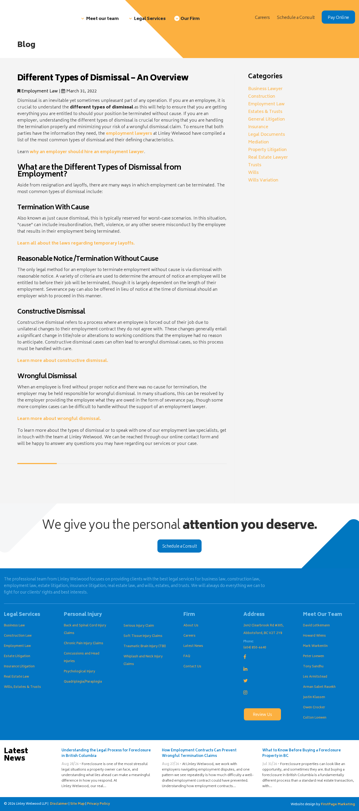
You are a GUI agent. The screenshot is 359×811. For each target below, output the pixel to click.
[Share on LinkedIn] (51, 484)
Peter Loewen (313, 656)
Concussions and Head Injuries (81, 657)
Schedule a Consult (179, 546)
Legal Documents (266, 134)
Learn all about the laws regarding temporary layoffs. (76, 243)
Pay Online (338, 18)
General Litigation (266, 119)
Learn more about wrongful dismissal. (59, 419)
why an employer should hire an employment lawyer (87, 152)
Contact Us (192, 666)
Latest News (193, 646)
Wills (253, 172)
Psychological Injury (79, 671)
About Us (190, 625)
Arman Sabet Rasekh (319, 687)
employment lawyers (129, 133)
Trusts (254, 165)
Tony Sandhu (313, 666)
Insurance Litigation (19, 666)
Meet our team (102, 19)
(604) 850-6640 (254, 648)
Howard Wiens (314, 636)
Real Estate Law (16, 677)
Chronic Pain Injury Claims (83, 643)
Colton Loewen (314, 718)
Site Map (77, 804)
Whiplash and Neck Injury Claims (143, 660)
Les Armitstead (315, 677)
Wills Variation (263, 180)
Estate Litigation (17, 656)
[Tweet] (31, 484)
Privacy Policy (98, 804)
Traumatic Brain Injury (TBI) (145, 646)
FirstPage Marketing (338, 804)
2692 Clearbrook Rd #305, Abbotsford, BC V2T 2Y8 (263, 629)
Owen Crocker (314, 707)
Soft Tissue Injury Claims (143, 636)
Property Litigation (267, 150)
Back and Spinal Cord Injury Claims (85, 629)
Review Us (262, 715)
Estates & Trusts (265, 112)
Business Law (14, 625)
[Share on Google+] (41, 484)
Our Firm (190, 19)
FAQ (186, 656)
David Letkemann (316, 625)
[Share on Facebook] (21, 484)
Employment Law (39, 91)
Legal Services (150, 19)
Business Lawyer (265, 89)
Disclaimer (59, 804)
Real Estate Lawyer (268, 157)
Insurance (258, 127)
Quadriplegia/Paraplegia (83, 682)
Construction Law (18, 636)
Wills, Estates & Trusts (22, 687)
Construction (261, 96)
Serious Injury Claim (139, 626)
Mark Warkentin (315, 646)
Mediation (258, 142)
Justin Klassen (314, 697)
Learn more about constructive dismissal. (62, 361)
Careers (189, 636)
